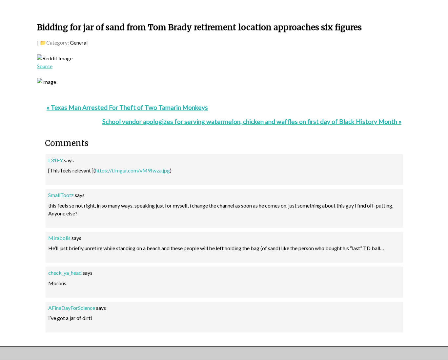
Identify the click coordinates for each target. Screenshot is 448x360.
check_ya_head (65, 273)
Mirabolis (59, 238)
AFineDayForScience (71, 308)
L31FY (55, 160)
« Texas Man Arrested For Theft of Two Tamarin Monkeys (127, 107)
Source (44, 66)
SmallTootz (61, 195)
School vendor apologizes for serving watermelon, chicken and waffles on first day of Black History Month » (251, 121)
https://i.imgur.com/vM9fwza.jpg (132, 170)
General (79, 42)
